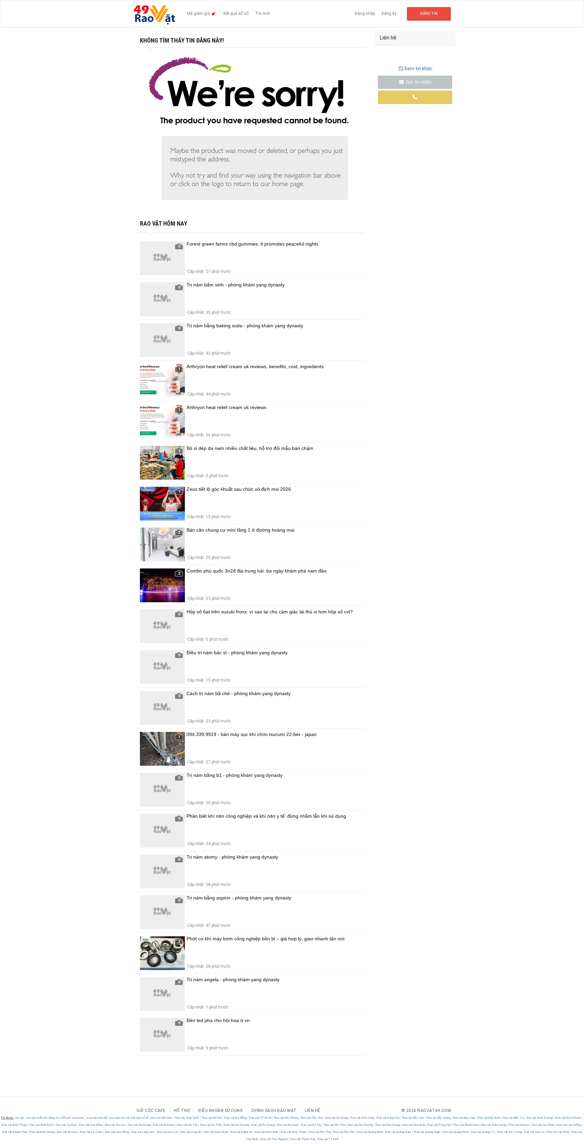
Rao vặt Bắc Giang (438, 1117)
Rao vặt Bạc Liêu (464, 1117)
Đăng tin (429, 13)
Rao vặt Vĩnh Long (362, 1117)
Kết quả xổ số (235, 13)
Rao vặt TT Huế (328, 1139)
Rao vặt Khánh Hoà (466, 1124)
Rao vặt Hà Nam (164, 1124)
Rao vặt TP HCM (260, 1117)
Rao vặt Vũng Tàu (388, 1117)
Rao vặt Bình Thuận (15, 1124)
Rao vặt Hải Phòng (286, 1117)
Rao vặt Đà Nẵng (236, 1117)
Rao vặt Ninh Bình (266, 1132)
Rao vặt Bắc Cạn (413, 1117)
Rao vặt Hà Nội (212, 1117)
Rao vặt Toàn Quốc (187, 1117)
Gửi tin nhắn (418, 82)
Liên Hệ (312, 1110)
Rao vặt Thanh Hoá (303, 1139)
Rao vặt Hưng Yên (439, 1124)
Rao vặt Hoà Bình (414, 1124)
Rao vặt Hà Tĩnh (210, 1124)
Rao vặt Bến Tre (513, 1117)
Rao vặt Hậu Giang (387, 1124)
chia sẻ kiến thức (161, 1117)
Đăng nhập (365, 13)
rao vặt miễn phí (36, 1117)
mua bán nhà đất (96, 1117)
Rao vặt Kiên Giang (493, 1124)
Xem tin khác (418, 68)
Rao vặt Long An (190, 1132)
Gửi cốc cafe (151, 1110)
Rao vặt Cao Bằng (90, 1124)
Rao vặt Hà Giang (139, 1124)
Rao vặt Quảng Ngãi (427, 1132)
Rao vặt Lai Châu (543, 1124)
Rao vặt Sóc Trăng (510, 1132)
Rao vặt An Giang (336, 1117)
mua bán (78, 1117)
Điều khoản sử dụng (220, 1110)
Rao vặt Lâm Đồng (569, 1124)
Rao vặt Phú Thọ (320, 1132)
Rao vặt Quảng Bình (370, 1132)
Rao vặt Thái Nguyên (274, 1139)
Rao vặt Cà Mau (66, 1124)
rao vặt (19, 1117)
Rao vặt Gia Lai (115, 1124)
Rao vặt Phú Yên (344, 1132)
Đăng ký (389, 13)
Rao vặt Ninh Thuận (294, 1132)
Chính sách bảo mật (274, 1110)
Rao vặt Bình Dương (540, 1117)
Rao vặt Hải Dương (236, 1124)
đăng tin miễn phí (60, 1117)
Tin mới (262, 13)
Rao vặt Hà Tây (187, 1124)
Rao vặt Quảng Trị (483, 1132)
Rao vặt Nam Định (216, 1132)
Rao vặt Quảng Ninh (455, 1132)
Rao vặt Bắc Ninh (489, 1117)
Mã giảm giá (199, 13)
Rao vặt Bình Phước (568, 1117)
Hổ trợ (182, 1110)
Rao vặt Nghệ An (241, 1132)
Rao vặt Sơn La (534, 1132)
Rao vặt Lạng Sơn (143, 1132)
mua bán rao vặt (119, 1117)
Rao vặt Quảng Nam (399, 1132)
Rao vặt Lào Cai (167, 1132)
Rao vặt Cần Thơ (312, 1117)
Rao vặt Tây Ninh (558, 1132)
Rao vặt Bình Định (41, 1124)
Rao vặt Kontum (519, 1124)
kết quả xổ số (140, 1117)
